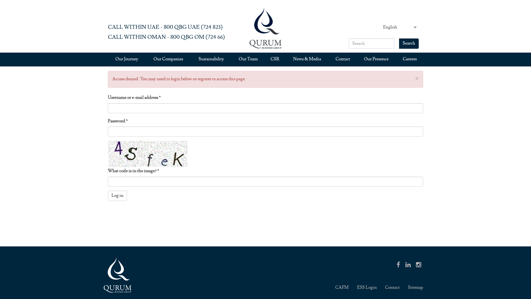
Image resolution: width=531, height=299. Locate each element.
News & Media (307, 59)
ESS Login (367, 287)
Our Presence (376, 59)
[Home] (265, 28)
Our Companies (168, 59)
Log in (117, 196)
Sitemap (415, 287)
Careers (410, 59)
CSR (274, 59)
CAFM (342, 287)
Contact (342, 59)
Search (409, 43)
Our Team (248, 59)
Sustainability (211, 59)
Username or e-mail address (134, 97)
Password (118, 121)
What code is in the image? (133, 171)
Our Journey (126, 59)
